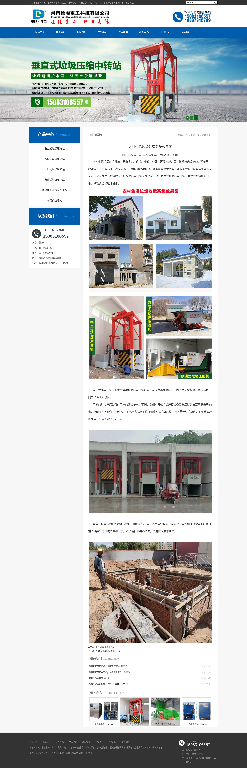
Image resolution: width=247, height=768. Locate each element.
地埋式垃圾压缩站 (55, 169)
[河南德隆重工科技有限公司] (71, 9)
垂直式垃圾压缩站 (55, 148)
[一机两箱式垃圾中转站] (165, 712)
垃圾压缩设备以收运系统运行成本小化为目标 (109, 684)
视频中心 (144, 32)
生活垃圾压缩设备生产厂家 (108, 651)
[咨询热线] (194, 11)
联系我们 (185, 32)
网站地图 (125, 742)
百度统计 (88, 753)
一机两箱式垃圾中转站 (165, 724)
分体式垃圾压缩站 (55, 179)
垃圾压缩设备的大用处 (99, 678)
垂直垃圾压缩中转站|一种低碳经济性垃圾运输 (109, 672)
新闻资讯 (81, 32)
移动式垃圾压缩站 (55, 159)
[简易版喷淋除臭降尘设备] (196, 709)
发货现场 (86, 742)
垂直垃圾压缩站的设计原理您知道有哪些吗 (108, 666)
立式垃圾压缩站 (135, 724)
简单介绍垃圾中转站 (105, 647)
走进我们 (60, 32)
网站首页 (40, 32)
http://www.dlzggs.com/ (50, 258)
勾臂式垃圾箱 (54, 200)
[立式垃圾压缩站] (134, 712)
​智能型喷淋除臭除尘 (104, 724)
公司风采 (165, 32)
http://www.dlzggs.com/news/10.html (142, 155)
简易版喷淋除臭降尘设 (196, 724)
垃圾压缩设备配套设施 (54, 190)
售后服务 (123, 32)
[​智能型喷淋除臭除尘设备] (104, 709)
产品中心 (102, 32)
